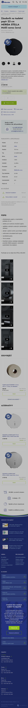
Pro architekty (4, 563)
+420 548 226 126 (7, 683)
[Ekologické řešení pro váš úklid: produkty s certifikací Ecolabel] (5, 532)
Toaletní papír (21, 11)
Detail (14, 393)
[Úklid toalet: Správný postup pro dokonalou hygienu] (5, 525)
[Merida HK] (5, 2)
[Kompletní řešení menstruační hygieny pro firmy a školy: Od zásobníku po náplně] (5, 547)
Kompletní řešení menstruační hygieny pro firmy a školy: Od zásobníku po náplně (16, 547)
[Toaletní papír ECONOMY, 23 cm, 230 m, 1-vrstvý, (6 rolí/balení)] (14, 371)
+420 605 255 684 (8, 694)
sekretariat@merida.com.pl (8, 204)
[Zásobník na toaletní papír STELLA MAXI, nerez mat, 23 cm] (14, 460)
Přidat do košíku (10, 102)
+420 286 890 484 (8, 672)
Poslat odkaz (19, 109)
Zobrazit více (4, 79)
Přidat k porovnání (7, 109)
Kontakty (3, 567)
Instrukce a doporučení (6, 565)
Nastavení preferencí (14, 633)
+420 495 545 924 (8, 661)
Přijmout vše (14, 628)
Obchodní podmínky (20, 557)
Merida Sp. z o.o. (10, 32)
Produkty (6, 11)
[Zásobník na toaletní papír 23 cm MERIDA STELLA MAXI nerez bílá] (14, 421)
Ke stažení (3, 557)
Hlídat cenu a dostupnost (9, 112)
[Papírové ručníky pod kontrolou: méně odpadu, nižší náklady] (5, 540)
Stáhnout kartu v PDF (8, 114)
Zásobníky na (13, 11)
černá (15, 156)
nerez (15, 146)
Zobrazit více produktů (13, 399)
